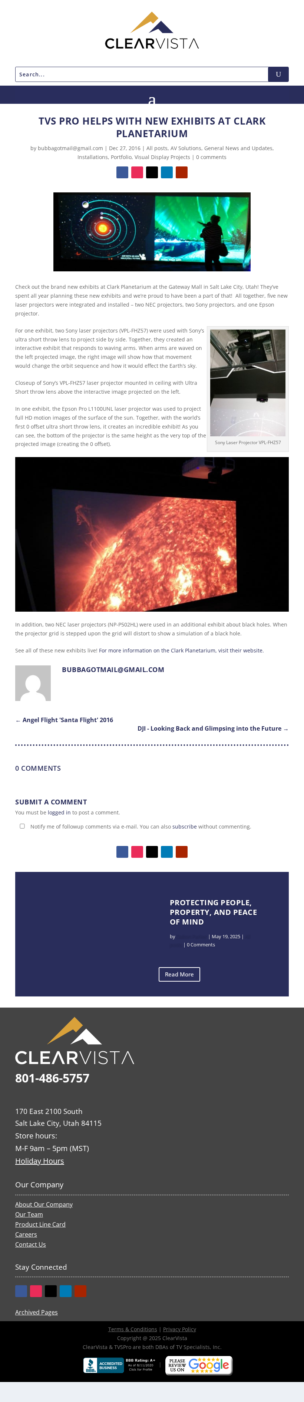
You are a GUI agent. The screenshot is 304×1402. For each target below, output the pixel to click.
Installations (92, 157)
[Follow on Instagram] (137, 172)
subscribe (184, 826)
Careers (26, 1234)
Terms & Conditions (132, 1329)
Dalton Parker (191, 936)
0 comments (211, 157)
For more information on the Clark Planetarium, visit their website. (181, 650)
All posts (157, 148)
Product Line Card (40, 1224)
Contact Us (30, 1244)
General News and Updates (238, 148)
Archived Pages (36, 1312)
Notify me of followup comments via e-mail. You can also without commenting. (140, 826)
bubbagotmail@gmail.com (70, 148)
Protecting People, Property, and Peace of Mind (213, 912)
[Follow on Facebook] (122, 172)
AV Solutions (186, 148)
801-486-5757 (52, 1078)
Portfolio (121, 157)
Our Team (29, 1214)
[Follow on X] (152, 172)
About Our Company (44, 1204)
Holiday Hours (39, 1161)
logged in (59, 812)
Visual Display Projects (162, 157)
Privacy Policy (179, 1329)
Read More (179, 974)
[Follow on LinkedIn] (167, 172)
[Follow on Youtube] (182, 172)
